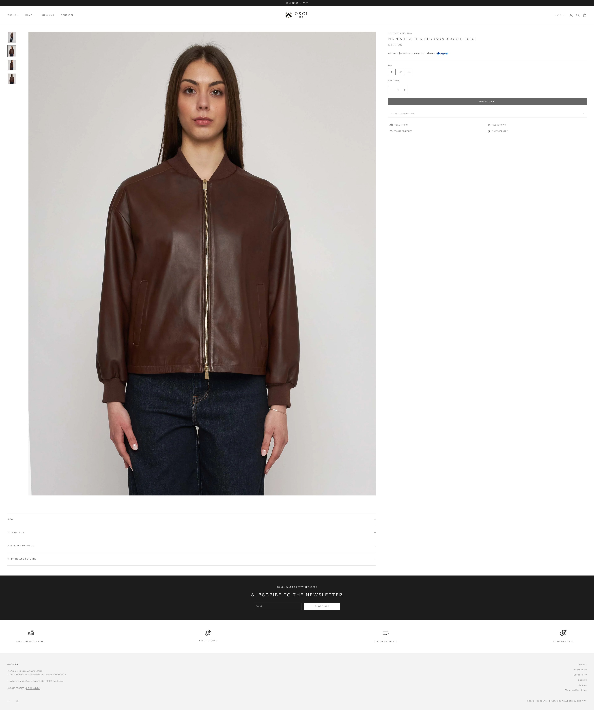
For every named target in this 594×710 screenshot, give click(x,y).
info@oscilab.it (33, 688)
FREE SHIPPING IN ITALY (30, 641)
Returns (583, 685)
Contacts (582, 664)
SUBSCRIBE (322, 606)
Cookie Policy (580, 674)
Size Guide (393, 80)
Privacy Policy (580, 669)
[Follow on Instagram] (17, 701)
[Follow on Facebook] (9, 701)
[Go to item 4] (11, 79)
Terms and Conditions (576, 690)
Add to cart (487, 101)
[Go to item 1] (11, 37)
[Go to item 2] (11, 51)
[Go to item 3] (11, 65)
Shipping (582, 679)
